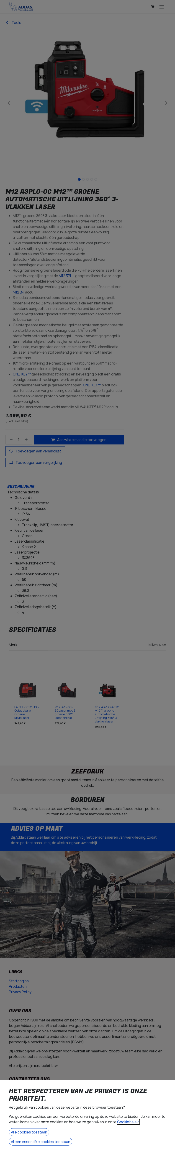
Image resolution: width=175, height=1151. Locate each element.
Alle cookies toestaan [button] (29, 1132)
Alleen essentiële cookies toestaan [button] (40, 1141)
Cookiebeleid (128, 1121)
